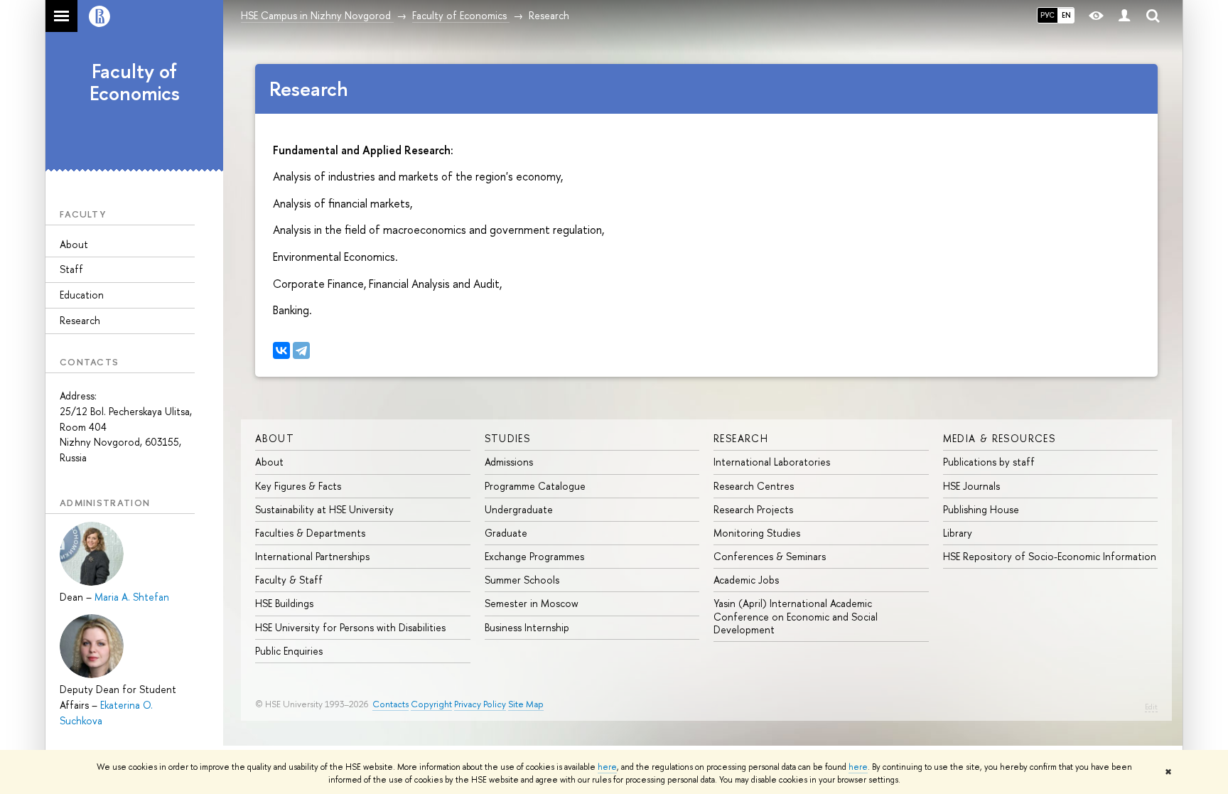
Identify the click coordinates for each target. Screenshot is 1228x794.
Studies (508, 438)
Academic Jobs (746, 579)
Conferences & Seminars (769, 556)
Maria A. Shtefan (132, 596)
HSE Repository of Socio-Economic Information (1049, 556)
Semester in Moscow (531, 603)
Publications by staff (989, 461)
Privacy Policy (480, 704)
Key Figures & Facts (298, 486)
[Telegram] (301, 350)
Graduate (506, 533)
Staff (71, 269)
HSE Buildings (284, 603)
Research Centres (753, 486)
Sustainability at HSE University (324, 509)
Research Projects (753, 509)
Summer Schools (522, 579)
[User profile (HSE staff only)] (1124, 16)
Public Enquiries (289, 651)
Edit (1151, 707)
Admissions (509, 461)
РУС (1047, 15)
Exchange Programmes (534, 556)
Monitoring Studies (756, 533)
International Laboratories (771, 461)
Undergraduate (519, 509)
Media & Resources (999, 438)
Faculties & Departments (310, 533)
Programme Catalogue (535, 486)
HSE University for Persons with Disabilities (350, 627)
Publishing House (981, 509)
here (607, 767)
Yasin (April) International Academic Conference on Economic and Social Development (795, 615)
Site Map (526, 704)
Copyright (431, 704)
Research (80, 320)
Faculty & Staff (289, 579)
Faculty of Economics (135, 82)
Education (82, 294)
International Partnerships (312, 556)
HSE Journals (971, 486)
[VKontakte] (281, 350)
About (74, 244)
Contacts (390, 704)
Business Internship (527, 627)
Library (957, 533)
